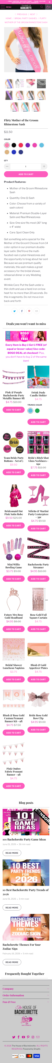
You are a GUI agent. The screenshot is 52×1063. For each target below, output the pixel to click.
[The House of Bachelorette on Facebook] (19, 1037)
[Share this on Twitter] (15, 311)
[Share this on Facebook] (22, 311)
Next (33, 14)
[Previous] (6, 53)
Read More (12, 853)
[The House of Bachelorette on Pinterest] (28, 1037)
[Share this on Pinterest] (29, 311)
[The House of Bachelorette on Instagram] (33, 1037)
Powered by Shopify (31, 1049)
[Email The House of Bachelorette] (38, 1037)
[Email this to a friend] (37, 311)
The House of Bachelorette (24, 1045)
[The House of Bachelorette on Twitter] (14, 1037)
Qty (6, 160)
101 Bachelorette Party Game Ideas (24, 839)
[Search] (41, 7)
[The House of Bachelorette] (26, 7)
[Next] (45, 53)
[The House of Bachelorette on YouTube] (23, 1037)
